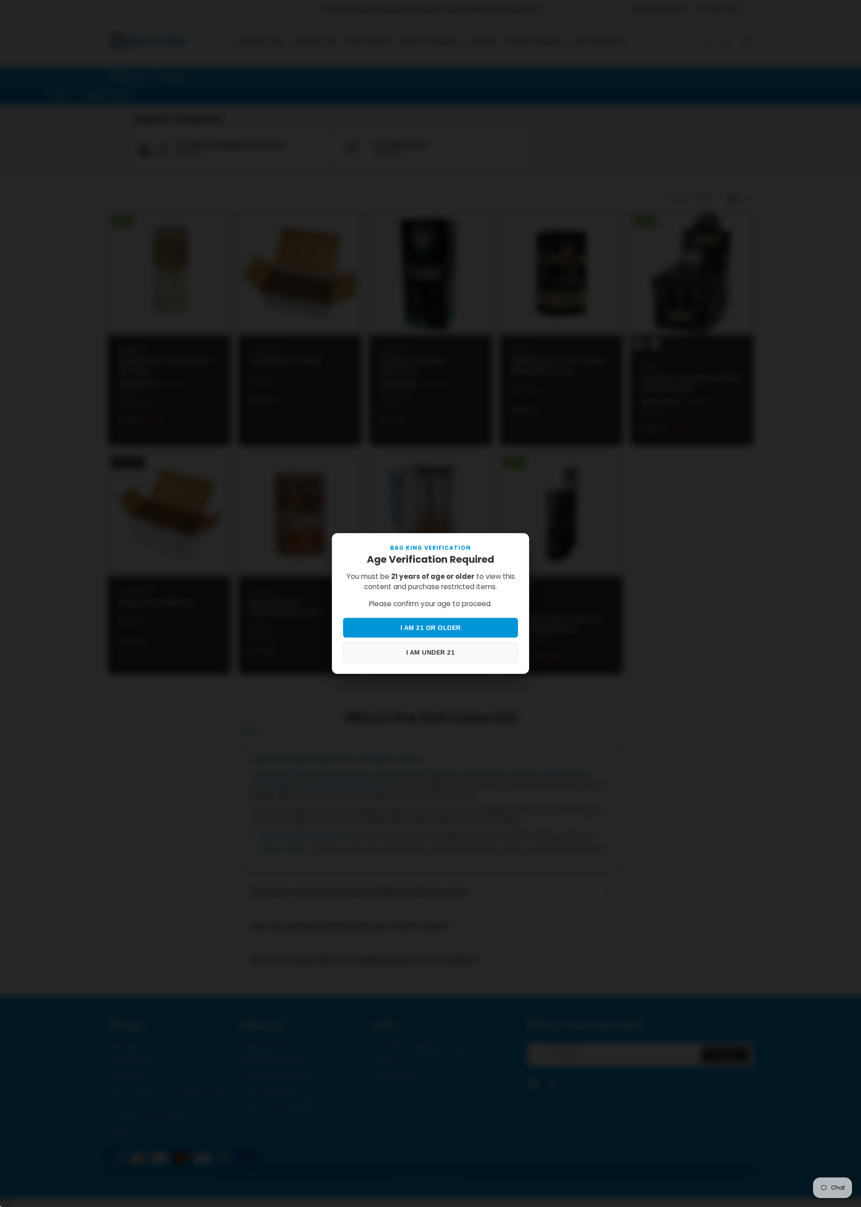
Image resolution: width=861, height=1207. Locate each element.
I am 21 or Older (430, 627)
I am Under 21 (430, 652)
